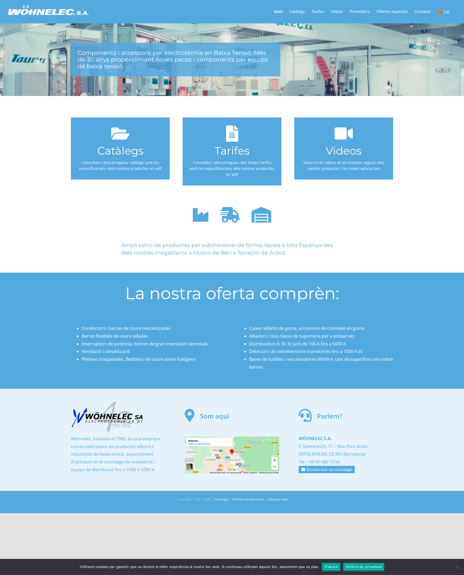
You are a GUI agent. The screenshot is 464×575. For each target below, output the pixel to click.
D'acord (331, 567)
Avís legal (221, 499)
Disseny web (278, 499)
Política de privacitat (248, 499)
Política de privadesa (364, 567)
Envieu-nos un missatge (328, 469)
